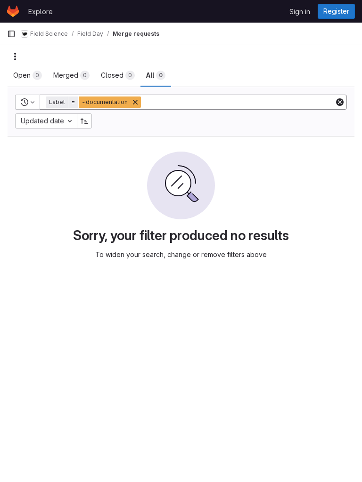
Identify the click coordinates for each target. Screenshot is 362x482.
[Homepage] (13, 11)
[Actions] (15, 56)
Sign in (299, 12)
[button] (94, 102)
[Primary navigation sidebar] (11, 33)
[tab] (28, 75)
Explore (40, 12)
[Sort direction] (84, 121)
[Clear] (340, 102)
